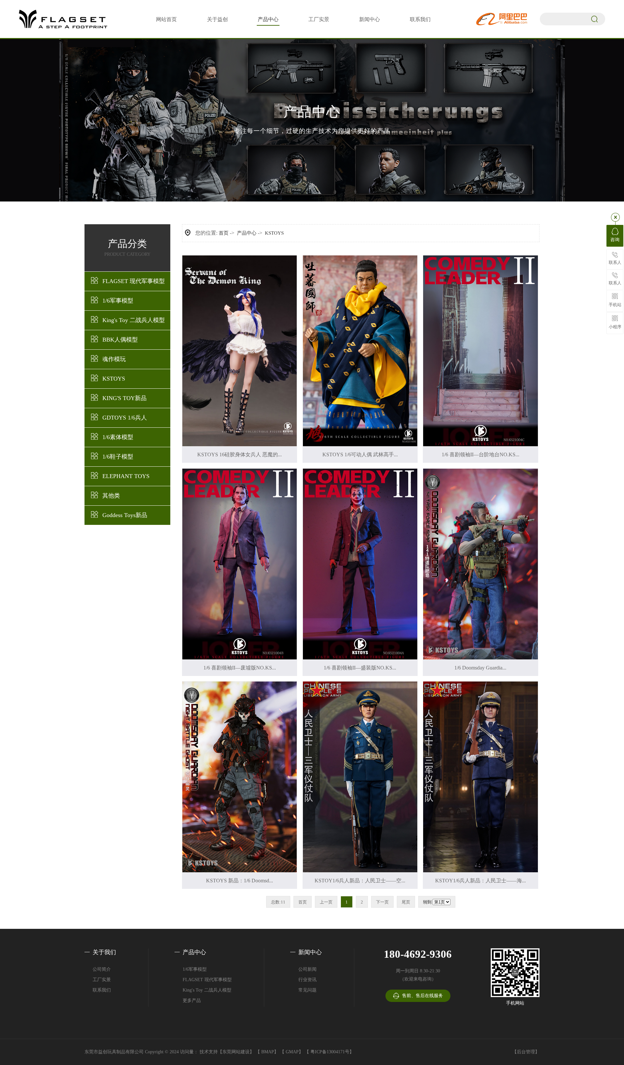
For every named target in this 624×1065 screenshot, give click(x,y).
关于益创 (217, 19)
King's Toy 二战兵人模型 (133, 320)
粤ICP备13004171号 (329, 1051)
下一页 (382, 902)
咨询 (614, 239)
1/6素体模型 (117, 437)
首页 (223, 233)
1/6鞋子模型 (117, 456)
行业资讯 (307, 979)
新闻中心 (369, 19)
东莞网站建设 (236, 1051)
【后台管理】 (526, 1051)
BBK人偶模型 (120, 339)
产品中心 (268, 19)
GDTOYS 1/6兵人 (124, 417)
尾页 (406, 902)
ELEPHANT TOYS (126, 476)
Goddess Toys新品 (124, 515)
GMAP (292, 1051)
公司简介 (102, 969)
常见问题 (307, 990)
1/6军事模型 (117, 300)
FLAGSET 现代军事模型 (133, 281)
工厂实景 (318, 19)
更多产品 (192, 1000)
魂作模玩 (114, 359)
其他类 (111, 495)
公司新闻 (307, 969)
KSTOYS (113, 378)
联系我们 (420, 19)
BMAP (267, 1051)
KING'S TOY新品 (124, 398)
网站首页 (166, 19)
